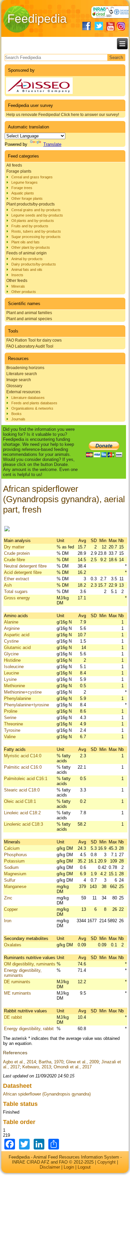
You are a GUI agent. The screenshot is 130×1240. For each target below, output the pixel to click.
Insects (17, 275)
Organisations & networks (32, 408)
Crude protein (17, 553)
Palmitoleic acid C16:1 (25, 778)
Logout (84, 1167)
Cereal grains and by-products (36, 210)
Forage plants (18, 171)
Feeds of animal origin (26, 253)
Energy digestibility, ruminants (23, 973)
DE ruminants (17, 981)
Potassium (14, 861)
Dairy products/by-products (33, 264)
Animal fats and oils (26, 270)
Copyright (106, 1162)
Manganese (15, 886)
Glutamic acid (17, 647)
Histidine (12, 660)
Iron (7, 920)
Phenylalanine (17, 698)
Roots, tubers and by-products (36, 231)
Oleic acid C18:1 (20, 801)
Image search (18, 379)
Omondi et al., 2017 (73, 1066)
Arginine (12, 628)
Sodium (11, 867)
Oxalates (12, 944)
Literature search (21, 373)
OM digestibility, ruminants (29, 963)
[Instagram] (121, 26)
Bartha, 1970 (51, 1061)
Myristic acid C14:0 (22, 755)
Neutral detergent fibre (25, 566)
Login (69, 1167)
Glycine (11, 653)
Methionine (14, 685)
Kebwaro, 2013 (36, 1066)
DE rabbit (13, 1017)
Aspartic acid (16, 634)
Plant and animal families (29, 312)
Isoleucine (14, 666)
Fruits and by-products (29, 226)
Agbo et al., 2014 (19, 1061)
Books (16, 414)
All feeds (14, 165)
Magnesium (15, 873)
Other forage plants (27, 198)
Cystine (11, 641)
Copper (11, 909)
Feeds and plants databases (34, 403)
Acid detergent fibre (23, 572)
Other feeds (16, 280)
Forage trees (21, 188)
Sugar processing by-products (36, 237)
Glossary (14, 385)
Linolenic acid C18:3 (23, 824)
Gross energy (17, 597)
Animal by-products (27, 259)
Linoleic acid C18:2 (22, 812)
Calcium (12, 848)
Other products (23, 292)
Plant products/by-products (30, 204)
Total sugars (16, 591)
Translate (52, 144)
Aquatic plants (22, 193)
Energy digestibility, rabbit (29, 1028)
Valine (10, 736)
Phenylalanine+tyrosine (26, 704)
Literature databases (28, 398)
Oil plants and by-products (32, 221)
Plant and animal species (29, 318)
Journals (18, 419)
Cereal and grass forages (32, 177)
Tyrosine (12, 730)
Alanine (11, 622)
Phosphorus (15, 854)
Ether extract (16, 578)
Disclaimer (50, 1167)
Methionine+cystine (23, 692)
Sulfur (9, 880)
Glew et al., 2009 (82, 1061)
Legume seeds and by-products (37, 215)
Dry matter (14, 546)
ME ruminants (17, 993)
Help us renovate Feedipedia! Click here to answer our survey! (62, 114)
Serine (10, 717)
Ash (8, 585)
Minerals (18, 286)
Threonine (13, 723)
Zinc (8, 897)
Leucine (11, 672)
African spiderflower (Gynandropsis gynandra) (47, 1094)
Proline (10, 711)
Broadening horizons (25, 367)
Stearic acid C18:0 (22, 789)
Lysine (10, 679)
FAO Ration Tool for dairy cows (34, 340)
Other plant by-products (30, 247)
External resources (23, 392)
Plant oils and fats (25, 242)
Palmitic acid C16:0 (23, 767)
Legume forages (24, 182)
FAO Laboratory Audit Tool (29, 346)
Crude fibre (14, 559)
